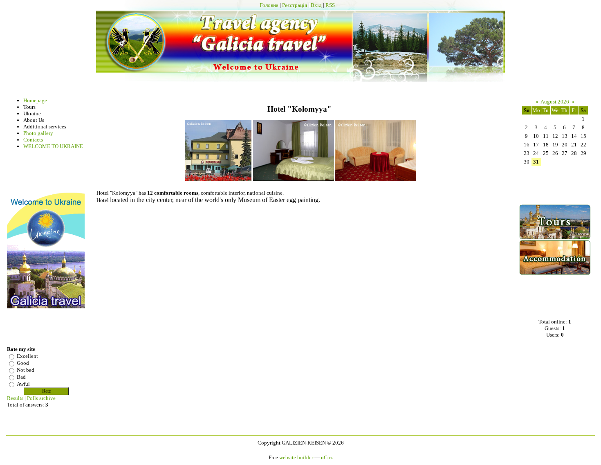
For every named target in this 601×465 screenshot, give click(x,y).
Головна (269, 5)
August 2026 (554, 102)
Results (15, 398)
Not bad (25, 370)
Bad (21, 377)
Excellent (27, 356)
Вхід (316, 5)
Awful (23, 384)
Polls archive (41, 398)
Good (23, 363)
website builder (296, 457)
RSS (330, 5)
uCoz (327, 457)
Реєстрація (294, 5)
